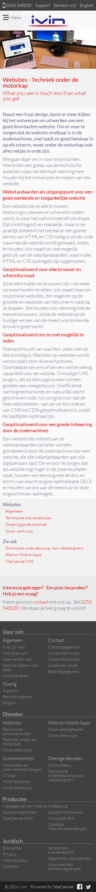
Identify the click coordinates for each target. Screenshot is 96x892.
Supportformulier (64, 659)
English (86, 5)
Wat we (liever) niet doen (20, 667)
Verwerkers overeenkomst (61, 850)
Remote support (18, 696)
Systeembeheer (18, 758)
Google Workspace (65, 812)
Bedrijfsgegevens (63, 671)
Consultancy (59, 765)
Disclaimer (12, 848)
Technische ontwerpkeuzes (28, 517)
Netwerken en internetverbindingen (22, 767)
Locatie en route (63, 665)
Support (42, 5)
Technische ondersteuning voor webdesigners (44, 548)
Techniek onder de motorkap (19, 742)
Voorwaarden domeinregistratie (64, 866)
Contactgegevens (64, 647)
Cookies (10, 866)
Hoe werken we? (18, 659)
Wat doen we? (15, 653)
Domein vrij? (65, 5)
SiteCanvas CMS (19, 561)
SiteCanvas (63, 886)
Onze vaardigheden (66, 729)
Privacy (9, 854)
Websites (12, 723)
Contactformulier (64, 653)
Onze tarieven (16, 675)
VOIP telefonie (16, 781)
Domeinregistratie (19, 812)
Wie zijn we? (14, 647)
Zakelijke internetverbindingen (67, 826)
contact (40, 602)
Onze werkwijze (19, 531)
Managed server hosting (25, 806)
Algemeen (14, 511)
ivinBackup (58, 806)
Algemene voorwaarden (69, 858)
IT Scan (9, 775)
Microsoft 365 (61, 818)
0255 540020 (18, 5)
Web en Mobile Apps (23, 554)
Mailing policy (15, 860)
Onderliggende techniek (26, 524)
